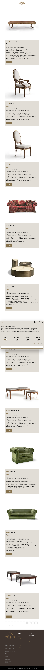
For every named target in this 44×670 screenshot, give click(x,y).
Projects (19, 645)
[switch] (16, 339)
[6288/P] (22, 84)
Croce (13, 595)
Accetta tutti (36, 347)
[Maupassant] (22, 391)
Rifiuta (8, 347)
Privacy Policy (20, 649)
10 (36, 622)
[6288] (22, 145)
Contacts (19, 647)
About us (19, 638)
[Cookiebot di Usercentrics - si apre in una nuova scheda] (35, 322)
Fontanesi (13, 42)
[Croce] (22, 576)
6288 (11, 164)
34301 (12, 286)
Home (19, 636)
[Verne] (22, 452)
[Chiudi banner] (42, 322)
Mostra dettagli (37, 343)
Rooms (19, 640)
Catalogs (19, 643)
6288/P (12, 103)
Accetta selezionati (22, 347)
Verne (13, 471)
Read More (9, 123)
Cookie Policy (20, 652)
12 (9, 625)
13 (12, 625)
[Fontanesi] (22, 23)
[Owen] (22, 206)
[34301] (22, 267)
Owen (12, 225)
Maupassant (15, 410)
